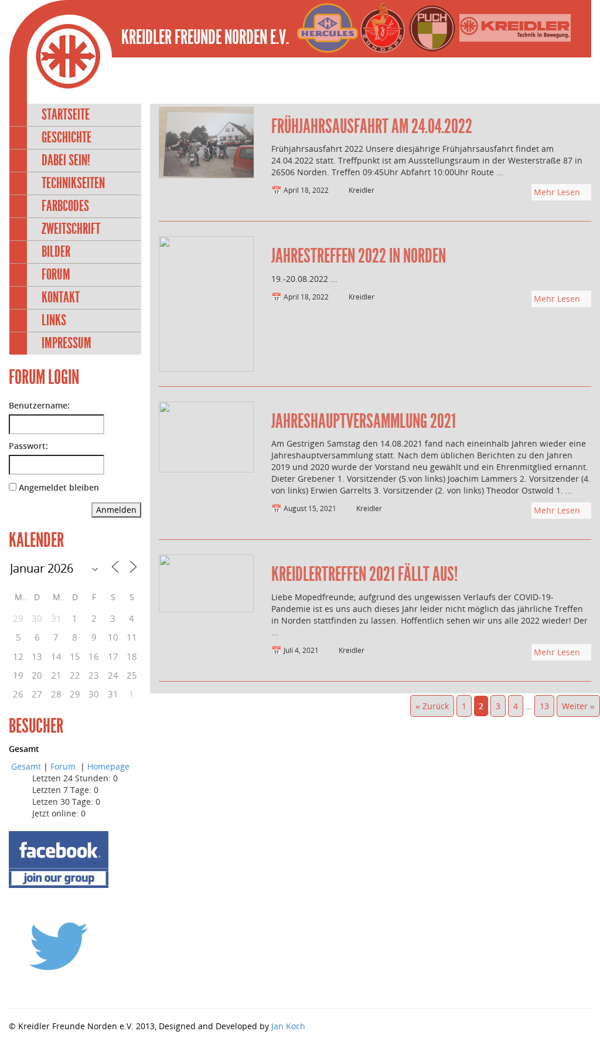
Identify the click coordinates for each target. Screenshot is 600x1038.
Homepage (108, 766)
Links (54, 320)
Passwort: (28, 445)
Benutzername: (39, 405)
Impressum (66, 343)
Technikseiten (73, 183)
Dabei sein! (66, 160)
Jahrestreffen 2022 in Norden (358, 256)
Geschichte (66, 137)
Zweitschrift (71, 229)
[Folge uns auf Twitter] (58, 945)
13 (544, 706)
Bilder (56, 252)
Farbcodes (65, 206)
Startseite (66, 114)
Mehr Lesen (558, 192)
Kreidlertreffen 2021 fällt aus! (364, 574)
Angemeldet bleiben (59, 487)
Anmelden (116, 509)
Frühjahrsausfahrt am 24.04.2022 (371, 126)
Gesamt (26, 766)
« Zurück (432, 706)
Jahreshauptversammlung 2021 (363, 421)
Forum (56, 275)
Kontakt (61, 297)
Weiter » (578, 706)
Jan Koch (288, 1026)
